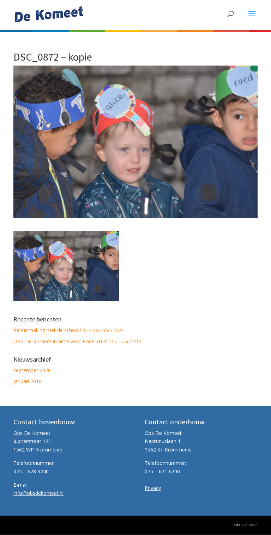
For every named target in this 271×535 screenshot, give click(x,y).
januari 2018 (27, 381)
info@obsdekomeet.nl (38, 493)
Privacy (153, 488)
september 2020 (32, 370)
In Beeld (251, 525)
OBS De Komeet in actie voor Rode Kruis (60, 341)
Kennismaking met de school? (47, 330)
